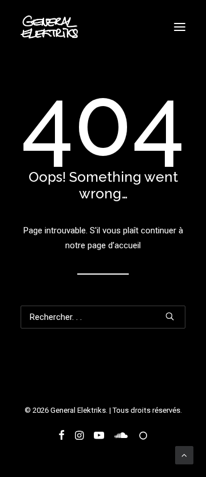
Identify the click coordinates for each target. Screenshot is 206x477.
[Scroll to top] (184, 454)
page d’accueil (114, 245)
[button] (179, 27)
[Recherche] (103, 317)
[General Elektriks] (49, 26)
